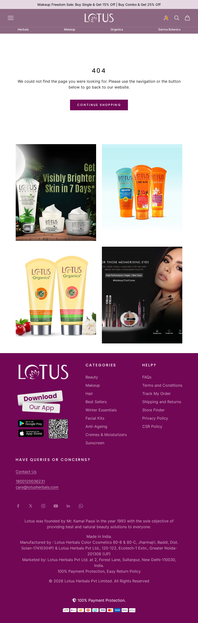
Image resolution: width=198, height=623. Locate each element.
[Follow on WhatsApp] (80, 506)
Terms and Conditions (162, 385)
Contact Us (26, 471)
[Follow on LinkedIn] (68, 506)
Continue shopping (99, 105)
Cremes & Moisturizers (106, 434)
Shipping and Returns (161, 401)
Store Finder (153, 410)
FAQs (146, 377)
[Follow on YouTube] (55, 506)
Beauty (91, 377)
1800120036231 (30, 481)
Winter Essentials (101, 410)
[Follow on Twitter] (30, 506)
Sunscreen (94, 442)
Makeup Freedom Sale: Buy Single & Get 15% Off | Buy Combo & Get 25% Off (99, 4)
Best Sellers (96, 401)
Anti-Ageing (96, 426)
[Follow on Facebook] (18, 506)
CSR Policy (152, 426)
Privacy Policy (155, 418)
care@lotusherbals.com (37, 487)
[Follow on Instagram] (43, 506)
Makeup (92, 385)
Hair (89, 393)
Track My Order (156, 393)
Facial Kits (94, 418)
